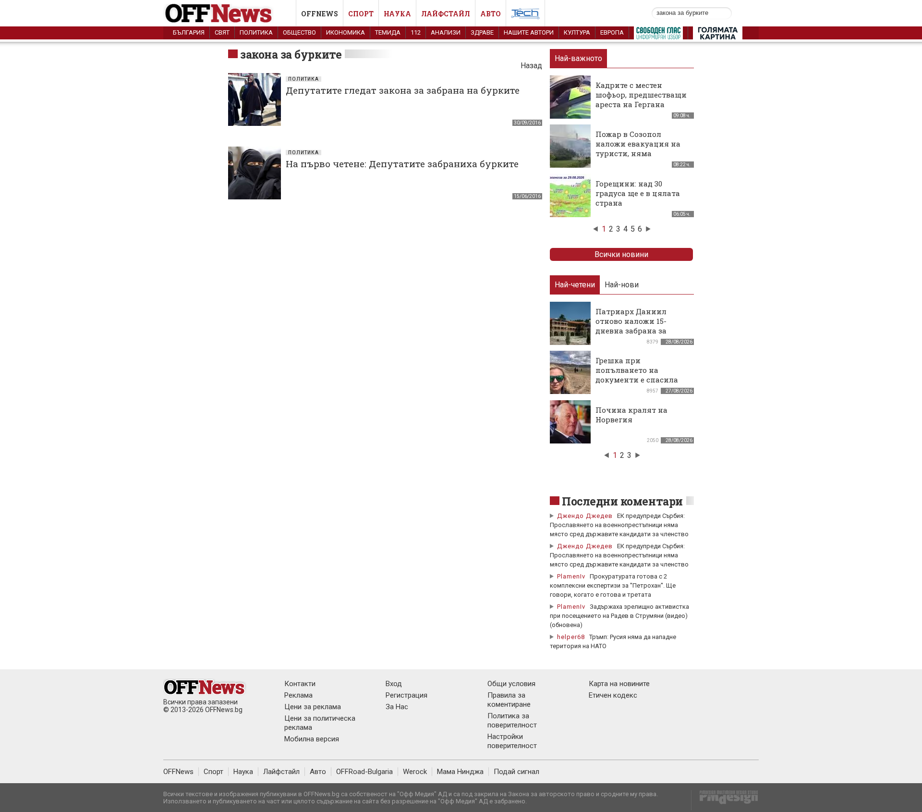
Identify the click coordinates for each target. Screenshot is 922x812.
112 (416, 32)
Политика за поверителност (512, 720)
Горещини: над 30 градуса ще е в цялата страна (637, 193)
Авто (490, 13)
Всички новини (621, 254)
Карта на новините (619, 683)
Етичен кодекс (613, 695)
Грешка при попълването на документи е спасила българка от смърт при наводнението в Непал (640, 380)
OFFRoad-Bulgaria (364, 771)
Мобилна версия (311, 739)
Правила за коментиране (509, 700)
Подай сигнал (516, 771)
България (189, 32)
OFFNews (178, 771)
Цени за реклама (312, 706)
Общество (299, 32)
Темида (387, 32)
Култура (577, 32)
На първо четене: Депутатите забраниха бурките (402, 164)
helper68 (571, 636)
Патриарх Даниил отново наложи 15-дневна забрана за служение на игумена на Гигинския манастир (642, 331)
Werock (415, 771)
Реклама (298, 695)
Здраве (482, 32)
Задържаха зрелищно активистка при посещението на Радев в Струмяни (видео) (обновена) (619, 615)
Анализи (446, 32)
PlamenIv (571, 576)
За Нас (397, 706)
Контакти (299, 683)
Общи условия (511, 683)
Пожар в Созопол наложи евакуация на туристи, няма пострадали (637, 148)
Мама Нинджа (460, 771)
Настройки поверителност (512, 741)
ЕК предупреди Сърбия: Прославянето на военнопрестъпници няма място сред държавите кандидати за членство (619, 525)
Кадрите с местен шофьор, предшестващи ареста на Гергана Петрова (641, 99)
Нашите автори (529, 32)
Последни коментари (622, 501)
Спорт (361, 13)
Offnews (319, 13)
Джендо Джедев (585, 515)
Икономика (345, 32)
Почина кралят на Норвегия (631, 414)
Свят (222, 32)
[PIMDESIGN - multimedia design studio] (725, 800)
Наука (397, 13)
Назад (531, 65)
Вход (394, 683)
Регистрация (406, 695)
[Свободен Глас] (658, 35)
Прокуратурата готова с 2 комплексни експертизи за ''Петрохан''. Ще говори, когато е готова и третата (613, 585)
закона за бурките (290, 54)
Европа (612, 32)
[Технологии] (525, 15)
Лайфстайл (445, 13)
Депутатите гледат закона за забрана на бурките (403, 90)
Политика (256, 32)
